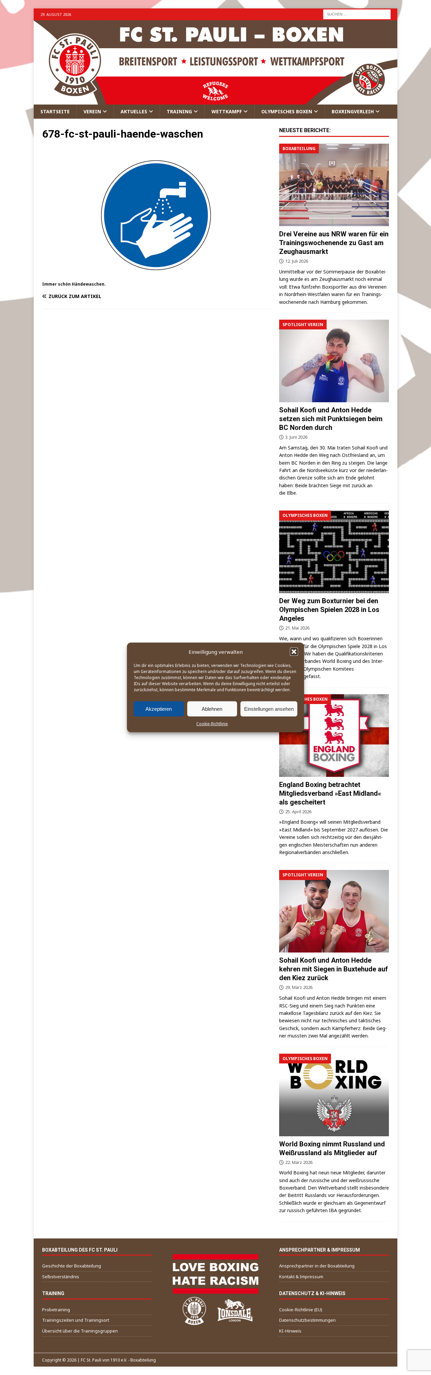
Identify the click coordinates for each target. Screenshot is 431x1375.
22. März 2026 (298, 1162)
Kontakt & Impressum (301, 1277)
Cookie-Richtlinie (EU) (300, 1310)
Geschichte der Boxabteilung (71, 1266)
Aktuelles (134, 111)
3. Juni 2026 (296, 437)
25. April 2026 (298, 812)
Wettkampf (226, 111)
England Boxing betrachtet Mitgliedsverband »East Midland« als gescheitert (330, 793)
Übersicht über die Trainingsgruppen (80, 1331)
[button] (294, 651)
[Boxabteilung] (334, 185)
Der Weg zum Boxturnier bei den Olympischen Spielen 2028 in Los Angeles (329, 609)
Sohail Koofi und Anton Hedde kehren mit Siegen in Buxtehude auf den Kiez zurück (333, 969)
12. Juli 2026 (296, 261)
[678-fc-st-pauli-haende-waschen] (156, 276)
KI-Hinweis (290, 1331)
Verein (92, 111)
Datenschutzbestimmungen (307, 1320)
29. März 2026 (298, 987)
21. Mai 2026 (297, 628)
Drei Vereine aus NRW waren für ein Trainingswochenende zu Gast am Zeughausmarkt (334, 243)
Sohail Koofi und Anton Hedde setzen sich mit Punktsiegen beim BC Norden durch (331, 419)
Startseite (55, 111)
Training (179, 111)
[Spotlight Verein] (334, 361)
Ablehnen (212, 708)
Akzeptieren (158, 708)
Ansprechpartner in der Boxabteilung (317, 1266)
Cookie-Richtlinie (212, 724)
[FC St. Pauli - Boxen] (215, 100)
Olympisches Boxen (286, 111)
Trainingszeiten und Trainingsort (75, 1320)
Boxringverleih (353, 111)
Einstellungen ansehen (269, 708)
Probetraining (56, 1310)
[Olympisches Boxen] (334, 551)
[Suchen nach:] (357, 13)
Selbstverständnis (60, 1277)
